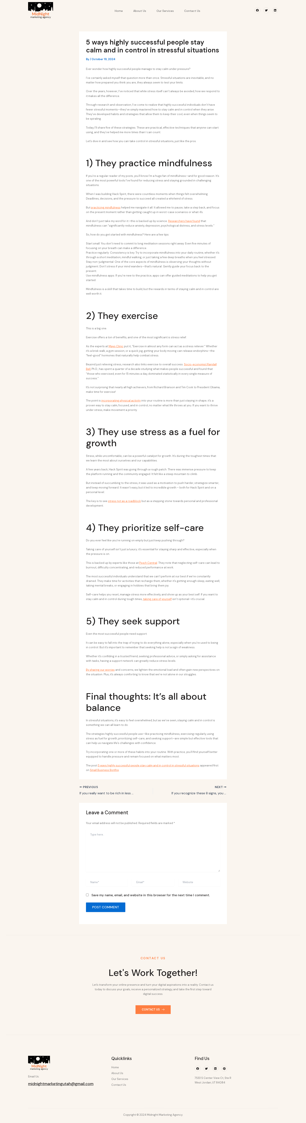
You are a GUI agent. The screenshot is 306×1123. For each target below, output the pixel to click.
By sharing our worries (100, 670)
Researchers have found (184, 221)
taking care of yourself (157, 599)
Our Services (165, 11)
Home (119, 11)
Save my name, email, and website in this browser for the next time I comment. (150, 895)
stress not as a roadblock (124, 501)
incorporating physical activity (121, 400)
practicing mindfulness (106, 207)
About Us (139, 11)
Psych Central (148, 563)
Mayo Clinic (116, 346)
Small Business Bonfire (104, 770)
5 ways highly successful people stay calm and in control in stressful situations (148, 765)
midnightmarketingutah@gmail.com (60, 1083)
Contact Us (192, 11)
